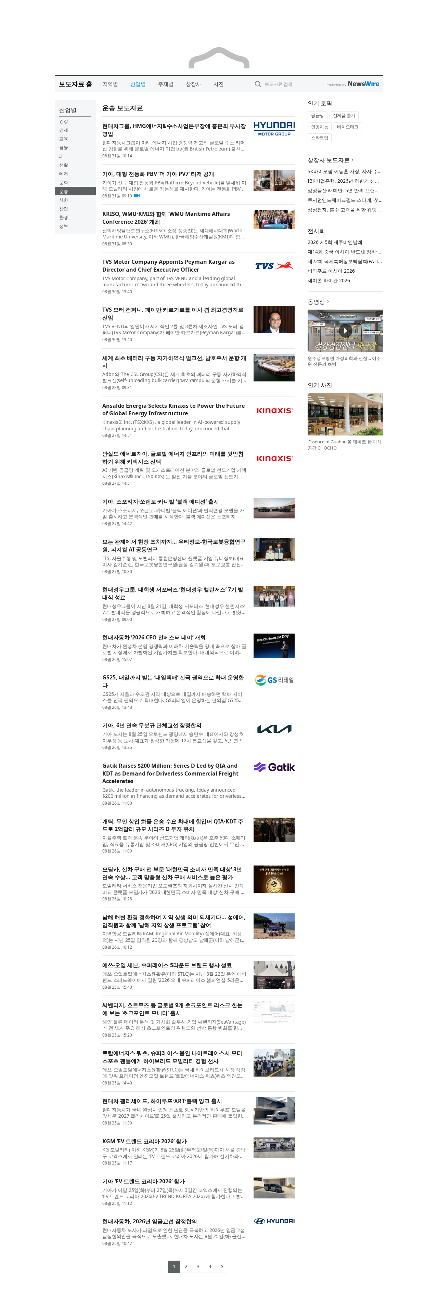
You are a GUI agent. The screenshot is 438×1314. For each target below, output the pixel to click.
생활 (63, 165)
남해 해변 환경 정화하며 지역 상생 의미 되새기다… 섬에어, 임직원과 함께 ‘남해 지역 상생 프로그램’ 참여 (174, 921)
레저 (63, 173)
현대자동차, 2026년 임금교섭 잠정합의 (149, 1221)
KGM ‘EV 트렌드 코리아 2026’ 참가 (144, 1141)
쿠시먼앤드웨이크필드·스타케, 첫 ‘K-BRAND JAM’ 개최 (366, 200)
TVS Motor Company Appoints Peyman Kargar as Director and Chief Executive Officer (168, 265)
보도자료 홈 (75, 83)
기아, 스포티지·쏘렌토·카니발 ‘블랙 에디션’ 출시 (160, 501)
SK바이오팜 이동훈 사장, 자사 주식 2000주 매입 (359, 171)
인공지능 (319, 126)
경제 (63, 130)
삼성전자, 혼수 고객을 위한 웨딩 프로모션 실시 (358, 209)
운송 (63, 191)
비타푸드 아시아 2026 (331, 271)
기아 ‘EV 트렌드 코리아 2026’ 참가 (143, 1181)
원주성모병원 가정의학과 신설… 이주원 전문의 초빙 (344, 361)
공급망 (317, 115)
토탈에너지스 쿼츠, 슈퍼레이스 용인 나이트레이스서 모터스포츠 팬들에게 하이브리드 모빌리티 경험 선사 (172, 1057)
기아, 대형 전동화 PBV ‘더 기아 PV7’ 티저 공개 (158, 174)
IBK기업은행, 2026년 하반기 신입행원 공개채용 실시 (364, 181)
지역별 (110, 83)
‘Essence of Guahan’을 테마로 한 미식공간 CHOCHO (345, 445)
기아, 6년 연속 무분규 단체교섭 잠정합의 (152, 725)
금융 (63, 147)
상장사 (193, 83)
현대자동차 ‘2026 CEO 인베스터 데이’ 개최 (154, 637)
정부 (63, 226)
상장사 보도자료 (329, 160)
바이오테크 (348, 126)
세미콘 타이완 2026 (329, 280)
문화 (63, 182)
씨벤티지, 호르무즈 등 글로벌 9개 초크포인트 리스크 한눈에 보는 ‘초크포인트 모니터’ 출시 (172, 1009)
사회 (63, 200)
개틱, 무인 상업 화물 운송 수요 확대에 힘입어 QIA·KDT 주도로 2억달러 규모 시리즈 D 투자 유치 (172, 825)
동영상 (316, 301)
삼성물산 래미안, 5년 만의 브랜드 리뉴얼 (351, 190)
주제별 (165, 83)
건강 (63, 121)
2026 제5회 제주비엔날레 (335, 242)
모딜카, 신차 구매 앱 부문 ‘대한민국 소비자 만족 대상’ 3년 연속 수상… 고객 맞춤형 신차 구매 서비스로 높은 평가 (172, 873)
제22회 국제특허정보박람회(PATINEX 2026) (354, 261)
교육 (63, 138)
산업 (63, 209)
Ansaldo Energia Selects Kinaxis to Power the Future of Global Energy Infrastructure (173, 409)
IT (61, 156)
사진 (219, 83)
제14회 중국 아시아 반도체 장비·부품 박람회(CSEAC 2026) (370, 251)
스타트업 (319, 137)
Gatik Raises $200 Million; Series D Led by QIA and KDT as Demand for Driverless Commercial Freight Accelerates (170, 773)
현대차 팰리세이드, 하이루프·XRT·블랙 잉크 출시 (162, 1101)
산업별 (138, 83)
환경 (63, 217)
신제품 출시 (344, 115)
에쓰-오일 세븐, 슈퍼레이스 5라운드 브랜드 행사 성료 (167, 965)
